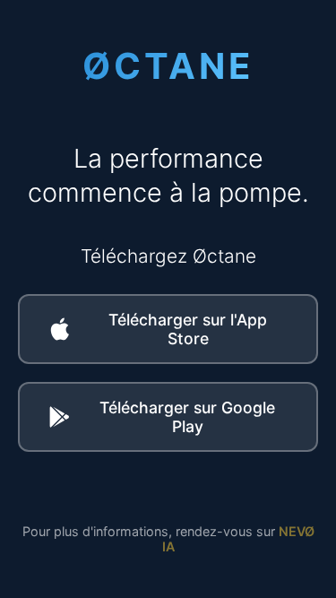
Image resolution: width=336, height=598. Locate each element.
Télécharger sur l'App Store (187, 329)
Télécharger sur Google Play (187, 417)
